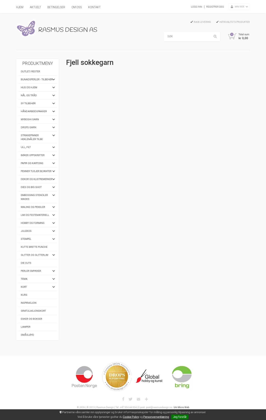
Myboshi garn (30, 119)
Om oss (76, 7)
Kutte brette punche (34, 246)
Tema (24, 278)
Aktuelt (35, 7)
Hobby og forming (32, 222)
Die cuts (26, 262)
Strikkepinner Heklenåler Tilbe (32, 137)
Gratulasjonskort (33, 310)
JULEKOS (26, 230)
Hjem (19, 7)
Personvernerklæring (156, 416)
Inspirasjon (28, 302)
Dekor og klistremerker (36, 179)
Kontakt (94, 7)
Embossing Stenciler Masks (34, 197)
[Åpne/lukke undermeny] (53, 79)
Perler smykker (31, 270)
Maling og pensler (33, 207)
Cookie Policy (131, 416)
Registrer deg (215, 6)
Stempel (26, 238)
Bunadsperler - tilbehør (37, 79)
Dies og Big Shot (31, 187)
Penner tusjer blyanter (36, 171)
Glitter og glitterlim (34, 254)
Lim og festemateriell (35, 215)
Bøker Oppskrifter (33, 155)
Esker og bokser (31, 318)
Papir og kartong (32, 163)
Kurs (24, 294)
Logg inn (196, 6)
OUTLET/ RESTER (30, 71)
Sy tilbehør (28, 103)
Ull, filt (26, 147)
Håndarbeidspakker (34, 111)
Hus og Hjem (29, 87)
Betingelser (56, 7)
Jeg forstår (180, 416)
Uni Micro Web (181, 407)
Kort (24, 286)
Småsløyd (27, 334)
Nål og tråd (29, 95)
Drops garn (28, 127)
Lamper (25, 326)
